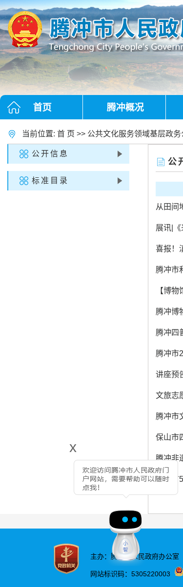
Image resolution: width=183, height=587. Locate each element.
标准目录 (50, 180)
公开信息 (50, 154)
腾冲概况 (125, 107)
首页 (42, 107)
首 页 (66, 134)
